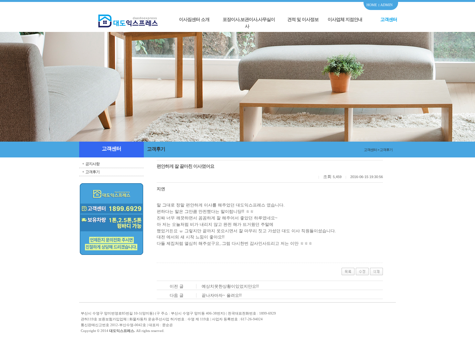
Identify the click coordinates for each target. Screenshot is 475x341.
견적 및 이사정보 (303, 19)
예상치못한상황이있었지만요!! (230, 286)
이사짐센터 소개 (194, 19)
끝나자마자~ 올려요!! (222, 295)
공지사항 (92, 164)
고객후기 (92, 172)
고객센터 (388, 19)
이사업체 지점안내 (345, 19)
